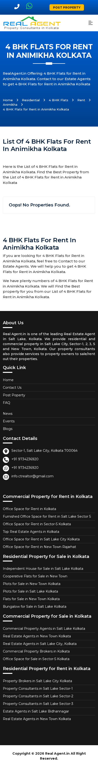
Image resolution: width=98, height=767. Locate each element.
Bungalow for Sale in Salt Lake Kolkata (34, 606)
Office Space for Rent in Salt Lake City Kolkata (41, 539)
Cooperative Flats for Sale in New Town (35, 576)
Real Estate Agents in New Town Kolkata (37, 636)
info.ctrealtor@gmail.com (32, 476)
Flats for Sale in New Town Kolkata (31, 599)
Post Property (66, 7)
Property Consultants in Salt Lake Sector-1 (38, 688)
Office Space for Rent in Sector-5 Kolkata (37, 524)
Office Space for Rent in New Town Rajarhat (39, 547)
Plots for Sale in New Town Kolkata (31, 584)
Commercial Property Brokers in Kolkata (36, 651)
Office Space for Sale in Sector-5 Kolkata (36, 659)
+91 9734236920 (25, 459)
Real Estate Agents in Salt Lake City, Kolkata (40, 644)
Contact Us (12, 387)
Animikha (10, 104)
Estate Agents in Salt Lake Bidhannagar (36, 711)
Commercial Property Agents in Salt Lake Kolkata (44, 628)
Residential (31, 100)
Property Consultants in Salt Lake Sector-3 (38, 704)
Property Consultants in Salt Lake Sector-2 (38, 696)
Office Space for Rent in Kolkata (29, 509)
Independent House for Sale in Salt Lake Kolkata (43, 568)
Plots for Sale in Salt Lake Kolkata (30, 591)
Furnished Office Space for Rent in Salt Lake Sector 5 (47, 516)
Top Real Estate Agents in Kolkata (31, 532)
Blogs (7, 429)
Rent (81, 100)
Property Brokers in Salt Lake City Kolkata (37, 681)
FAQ (6, 403)
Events (9, 421)
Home (8, 100)
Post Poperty (14, 395)
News (7, 413)
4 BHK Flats (58, 100)
